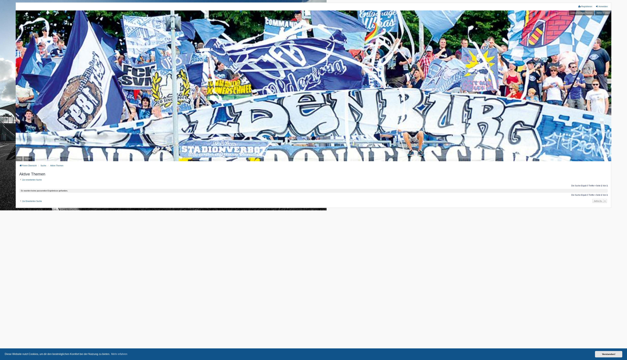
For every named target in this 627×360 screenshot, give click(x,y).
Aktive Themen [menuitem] (603, 13)
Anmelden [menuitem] (603, 6)
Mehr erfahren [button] (119, 354)
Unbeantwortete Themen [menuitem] (582, 13)
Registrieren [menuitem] (586, 6)
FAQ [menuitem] (19, 159)
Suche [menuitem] (28, 159)
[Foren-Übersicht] (313, 86)
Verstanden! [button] (608, 354)
